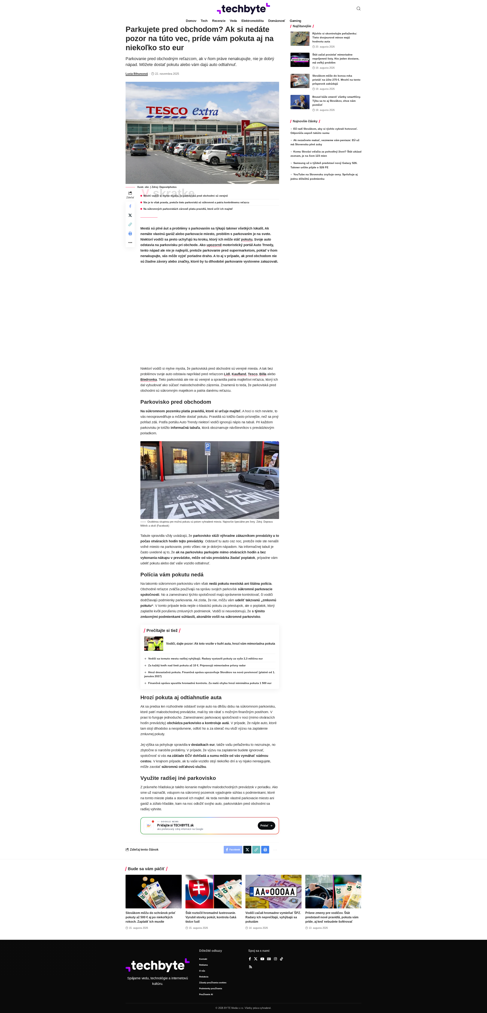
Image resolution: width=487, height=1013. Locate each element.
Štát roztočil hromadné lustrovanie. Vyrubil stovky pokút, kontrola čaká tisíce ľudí (210, 917)
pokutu (246, 239)
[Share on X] (130, 215)
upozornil (214, 245)
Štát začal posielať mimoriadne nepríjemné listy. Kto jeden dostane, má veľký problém (335, 58)
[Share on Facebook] (130, 206)
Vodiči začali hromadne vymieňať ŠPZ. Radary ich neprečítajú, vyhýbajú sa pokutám (273, 917)
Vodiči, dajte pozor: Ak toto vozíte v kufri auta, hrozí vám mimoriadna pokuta (220, 643)
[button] (358, 9)
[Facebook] (249, 959)
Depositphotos (168, 187)
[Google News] (269, 959)
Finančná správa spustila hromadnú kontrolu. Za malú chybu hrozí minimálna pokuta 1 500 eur (209, 683)
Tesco (252, 374)
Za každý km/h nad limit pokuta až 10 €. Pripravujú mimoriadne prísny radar (197, 665)
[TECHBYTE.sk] (243, 8)
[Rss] (250, 967)
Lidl (227, 374)
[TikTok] (281, 959)
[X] (255, 959)
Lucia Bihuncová (137, 73)
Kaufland (239, 374)
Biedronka (148, 379)
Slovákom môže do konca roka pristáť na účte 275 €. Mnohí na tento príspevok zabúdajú (336, 79)
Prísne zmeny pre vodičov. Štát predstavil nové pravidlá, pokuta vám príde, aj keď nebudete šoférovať (331, 917)
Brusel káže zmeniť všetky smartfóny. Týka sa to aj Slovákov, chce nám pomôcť (336, 100)
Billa (262, 374)
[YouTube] (262, 959)
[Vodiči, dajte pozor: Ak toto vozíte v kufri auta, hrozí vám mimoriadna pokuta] (153, 643)
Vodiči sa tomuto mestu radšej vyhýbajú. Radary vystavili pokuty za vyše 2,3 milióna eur (205, 658)
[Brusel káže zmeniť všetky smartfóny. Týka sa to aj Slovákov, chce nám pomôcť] (300, 102)
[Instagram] (275, 959)
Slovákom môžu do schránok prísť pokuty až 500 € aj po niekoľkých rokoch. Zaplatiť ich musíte (151, 917)
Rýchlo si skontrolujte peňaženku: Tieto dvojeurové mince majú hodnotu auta (334, 37)
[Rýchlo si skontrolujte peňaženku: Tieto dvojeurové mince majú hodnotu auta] (300, 39)
